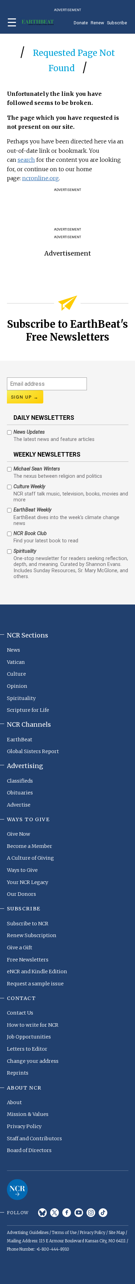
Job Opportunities (29, 1037)
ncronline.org (40, 178)
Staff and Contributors (34, 1138)
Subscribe (117, 22)
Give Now (18, 834)
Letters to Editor (27, 1049)
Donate (81, 22)
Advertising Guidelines (27, 1232)
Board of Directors (29, 1150)
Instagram (91, 1212)
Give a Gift (19, 947)
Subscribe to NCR (27, 923)
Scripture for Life (28, 710)
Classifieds (20, 781)
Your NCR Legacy (27, 882)
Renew (97, 22)
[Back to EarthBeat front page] (36, 21)
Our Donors (21, 894)
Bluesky (42, 1212)
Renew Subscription (31, 935)
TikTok (103, 1212)
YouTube (78, 1212)
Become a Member (29, 846)
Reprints (17, 1073)
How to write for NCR (32, 1025)
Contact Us (20, 1013)
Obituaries (20, 793)
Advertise (18, 805)
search (26, 159)
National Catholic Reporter (17, 1189)
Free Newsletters (27, 960)
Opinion (17, 686)
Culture (16, 674)
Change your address (32, 1061)
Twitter (54, 1212)
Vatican (16, 662)
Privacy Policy (24, 1126)
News (13, 650)
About (14, 1102)
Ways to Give (22, 870)
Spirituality (21, 698)
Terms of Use (64, 1232)
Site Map (117, 1232)
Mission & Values (27, 1114)
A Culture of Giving (30, 858)
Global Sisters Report (33, 751)
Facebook (66, 1212)
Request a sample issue (35, 984)
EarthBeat (19, 739)
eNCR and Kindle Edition (37, 971)
